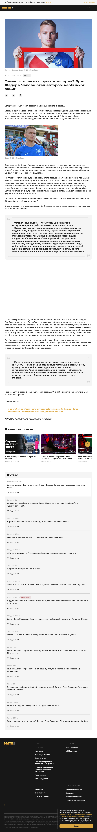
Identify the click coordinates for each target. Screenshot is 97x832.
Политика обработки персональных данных (44, 763)
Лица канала (40, 775)
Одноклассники (41, 796)
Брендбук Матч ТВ (42, 755)
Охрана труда (40, 758)
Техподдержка (90, 2)
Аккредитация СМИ (74, 797)
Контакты (39, 751)
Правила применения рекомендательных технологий (44, 769)
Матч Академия (41, 779)
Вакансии (70, 793)
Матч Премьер (72, 747)
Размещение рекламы (75, 800)
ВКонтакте (39, 793)
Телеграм (39, 789)
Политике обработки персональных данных (76, 814)
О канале (38, 747)
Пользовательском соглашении (72, 816)
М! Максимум (71, 751)
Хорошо (76, 826)
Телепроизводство (74, 789)
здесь (48, 2)
